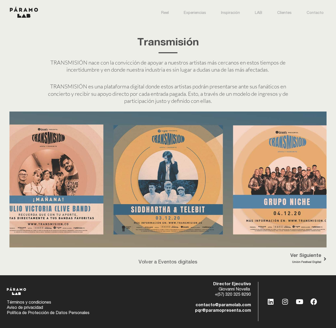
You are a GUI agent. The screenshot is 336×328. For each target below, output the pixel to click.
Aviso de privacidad (25, 308)
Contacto (315, 13)
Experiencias (195, 13)
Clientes (284, 13)
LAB (258, 13)
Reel (165, 13)
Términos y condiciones (29, 303)
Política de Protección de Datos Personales (48, 313)
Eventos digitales (177, 262)
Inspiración (230, 13)
